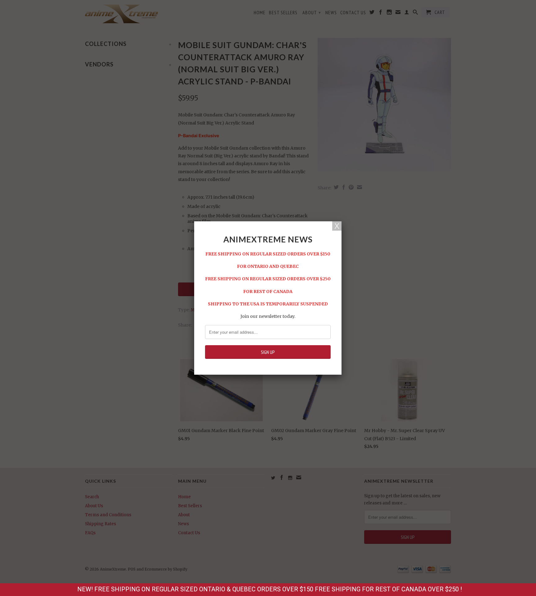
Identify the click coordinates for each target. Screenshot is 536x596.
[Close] (337, 226)
